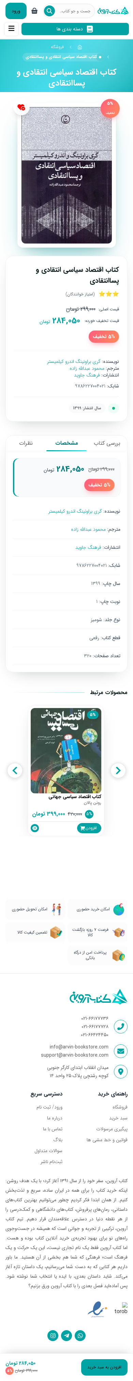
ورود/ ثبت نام (49, 1107)
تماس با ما (52, 1129)
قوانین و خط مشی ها (107, 1139)
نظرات (26, 443)
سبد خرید (118, 1118)
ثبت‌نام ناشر (51, 1161)
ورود (16, 11)
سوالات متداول (48, 1150)
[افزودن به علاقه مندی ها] (21, 107)
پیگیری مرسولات (112, 1129)
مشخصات (66, 443)
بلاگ (57, 1139)
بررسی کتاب (107, 443)
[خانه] (79, 47)
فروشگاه (57, 47)
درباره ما (54, 1118)
